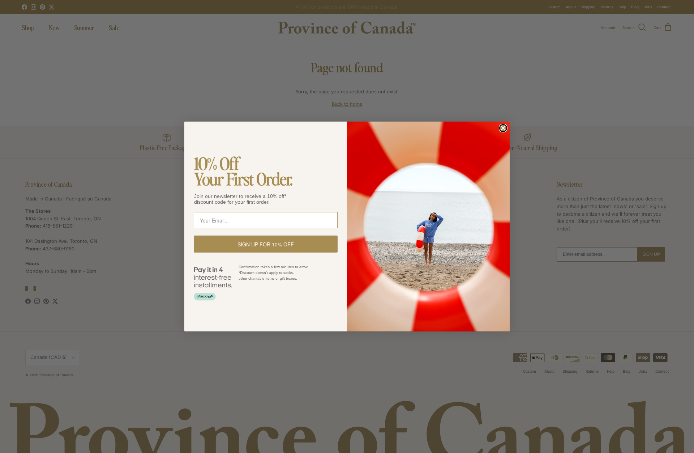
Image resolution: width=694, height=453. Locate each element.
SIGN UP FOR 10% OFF (265, 244)
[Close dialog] (503, 128)
